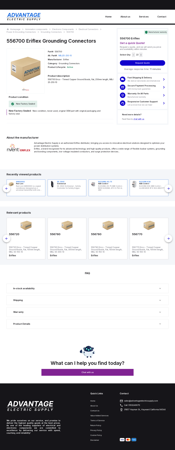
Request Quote (142, 63)
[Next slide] (168, 188)
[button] (142, 79)
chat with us (138, 119)
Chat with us (87, 372)
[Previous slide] (6, 188)
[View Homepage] (24, 17)
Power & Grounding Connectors (21, 32)
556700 (70, 32)
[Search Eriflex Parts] (19, 152)
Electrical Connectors (88, 29)
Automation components (36, 29)
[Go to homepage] (34, 406)
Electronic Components (63, 29)
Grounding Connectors (51, 32)
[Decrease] (133, 55)
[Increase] (140, 55)
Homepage (15, 29)
